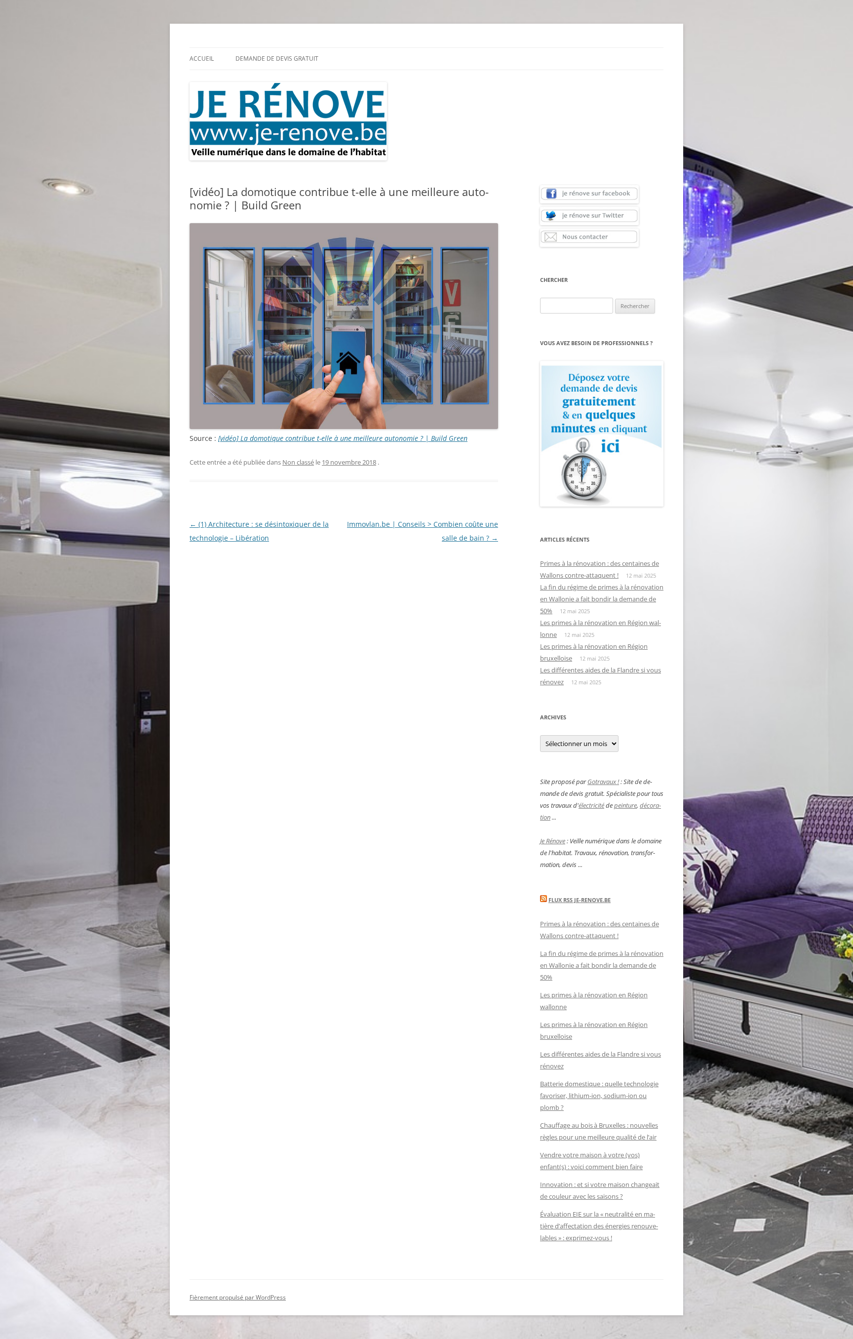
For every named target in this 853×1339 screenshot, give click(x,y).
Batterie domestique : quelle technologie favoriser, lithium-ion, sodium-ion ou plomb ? (599, 1095)
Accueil (202, 58)
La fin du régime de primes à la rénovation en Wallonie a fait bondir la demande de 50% (601, 599)
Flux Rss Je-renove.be (579, 900)
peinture (625, 805)
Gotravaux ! (603, 781)
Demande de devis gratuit (276, 58)
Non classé (298, 462)
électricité (591, 805)
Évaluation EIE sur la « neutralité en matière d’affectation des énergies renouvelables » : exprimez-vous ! (599, 1226)
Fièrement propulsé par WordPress (238, 1297)
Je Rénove (552, 840)
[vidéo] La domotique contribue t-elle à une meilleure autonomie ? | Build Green (342, 438)
